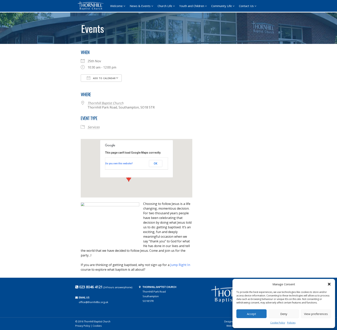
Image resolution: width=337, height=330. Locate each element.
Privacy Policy (82, 325)
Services (94, 127)
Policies (291, 322)
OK (155, 163)
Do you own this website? (119, 163)
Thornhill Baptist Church (105, 103)
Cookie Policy (277, 322)
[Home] (91, 5)
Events (92, 27)
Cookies (97, 325)
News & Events (140, 6)
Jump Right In (180, 265)
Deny (283, 314)
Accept (251, 314)
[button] (329, 284)
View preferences (316, 314)
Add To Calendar (104, 78)
